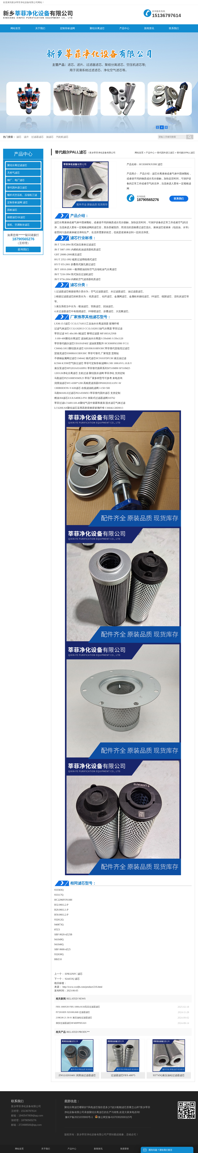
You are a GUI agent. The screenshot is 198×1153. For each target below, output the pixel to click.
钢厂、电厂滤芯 (16, 180)
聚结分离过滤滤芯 (17, 165)
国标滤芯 (12, 210)
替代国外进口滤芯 (17, 187)
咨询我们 (23, 249)
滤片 (26, 137)
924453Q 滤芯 (72, 978)
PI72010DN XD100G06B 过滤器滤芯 (73, 1012)
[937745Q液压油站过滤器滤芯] (169, 1055)
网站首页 (139, 152)
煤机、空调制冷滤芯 (18, 224)
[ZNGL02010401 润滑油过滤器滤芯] (77, 1055)
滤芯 (18, 137)
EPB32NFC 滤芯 (73, 974)
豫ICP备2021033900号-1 (79, 1117)
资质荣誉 (124, 1148)
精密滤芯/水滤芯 (16, 217)
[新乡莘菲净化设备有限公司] (38, 19)
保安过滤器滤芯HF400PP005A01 (71, 1023)
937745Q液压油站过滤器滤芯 (169, 1075)
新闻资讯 (98, 1148)
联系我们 (179, 198)
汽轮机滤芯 (62, 137)
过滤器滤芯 (37, 137)
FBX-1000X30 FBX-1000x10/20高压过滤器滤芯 (78, 1007)
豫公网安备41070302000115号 (115, 1117)
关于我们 (45, 1148)
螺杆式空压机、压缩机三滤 (22, 195)
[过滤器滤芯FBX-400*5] (123, 1055)
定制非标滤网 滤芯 (17, 202)
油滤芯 (50, 137)
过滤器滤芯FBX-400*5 (123, 1075)
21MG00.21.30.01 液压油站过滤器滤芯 (74, 1018)
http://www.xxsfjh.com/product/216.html (82, 987)
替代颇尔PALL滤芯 (186, 152)
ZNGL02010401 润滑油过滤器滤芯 (77, 1075)
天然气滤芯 (13, 172)
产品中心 (150, 152)
